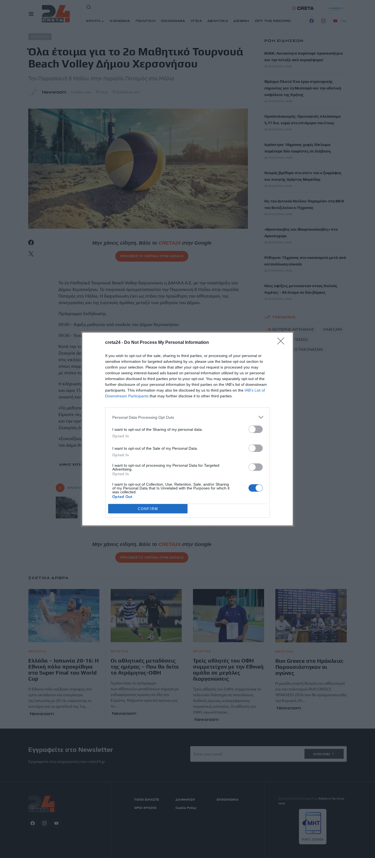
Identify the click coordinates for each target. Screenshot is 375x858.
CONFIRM (148, 509)
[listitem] (187, 417)
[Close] (282, 343)
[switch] (255, 429)
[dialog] (187, 429)
